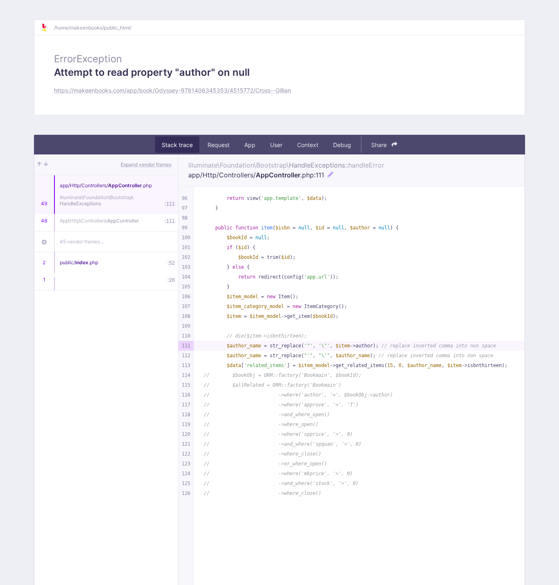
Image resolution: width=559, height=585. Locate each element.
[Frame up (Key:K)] (39, 164)
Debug (342, 144)
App (249, 144)
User (276, 144)
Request (218, 144)
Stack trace (177, 144)
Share (379, 144)
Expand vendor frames (146, 164)
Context (307, 144)
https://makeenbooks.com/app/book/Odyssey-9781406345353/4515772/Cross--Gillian (172, 90)
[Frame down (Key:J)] (45, 164)
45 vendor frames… (82, 241)
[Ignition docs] (47, 27)
